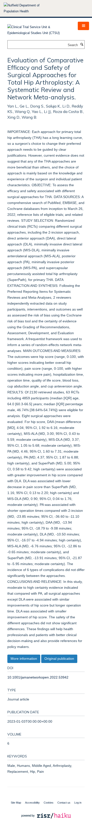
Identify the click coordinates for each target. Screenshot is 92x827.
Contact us (63, 802)
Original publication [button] (59, 659)
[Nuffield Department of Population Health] (28, 8)
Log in (77, 802)
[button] (83, 26)
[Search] (81, 44)
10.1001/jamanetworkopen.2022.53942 (37, 677)
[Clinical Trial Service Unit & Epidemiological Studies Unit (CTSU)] (38, 28)
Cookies (48, 802)
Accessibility (32, 802)
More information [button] (24, 659)
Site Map (16, 802)
